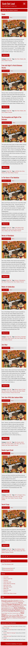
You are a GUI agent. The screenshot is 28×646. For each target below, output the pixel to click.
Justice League (4, 606)
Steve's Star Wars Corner (9, 593)
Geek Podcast (11, 338)
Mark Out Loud (7, 585)
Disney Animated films (13, 603)
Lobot (3, 496)
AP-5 (16, 495)
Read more (5, 55)
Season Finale (21, 389)
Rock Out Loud (7, 590)
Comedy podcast (6, 601)
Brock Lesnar (8, 600)
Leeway (20, 643)
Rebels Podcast (8, 496)
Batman (3, 600)
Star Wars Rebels (19, 59)
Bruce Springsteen (15, 600)
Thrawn (8, 392)
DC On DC (6, 577)
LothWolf (17, 171)
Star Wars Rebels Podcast (11, 172)
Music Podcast (18, 607)
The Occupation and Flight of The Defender (11, 118)
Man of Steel (10, 606)
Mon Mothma (18, 549)
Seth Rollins (10, 613)
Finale (3, 14)
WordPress (13, 643)
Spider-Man (18, 613)
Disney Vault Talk (7, 578)
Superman (7, 618)
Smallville (14, 613)
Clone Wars (21, 600)
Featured (5, 580)
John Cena (23, 605)
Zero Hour (4, 344)
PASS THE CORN (11, 609)
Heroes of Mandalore (8, 235)
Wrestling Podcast (21, 617)
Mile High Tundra (7, 587)
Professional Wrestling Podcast (10, 610)
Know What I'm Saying (9, 583)
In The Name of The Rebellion (10, 177)
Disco (24, 495)
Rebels (2, 611)
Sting (22, 616)
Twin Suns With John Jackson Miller (12, 397)
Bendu (16, 389)
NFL (24, 607)
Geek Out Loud (8, 3)
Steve (11, 17)
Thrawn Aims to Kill (15, 392)
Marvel (14, 606)
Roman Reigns (4, 613)
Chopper (20, 495)
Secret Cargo (5, 504)
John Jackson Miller (9, 443)
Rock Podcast (21, 611)
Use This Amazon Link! (7, 564)
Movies (12, 607)
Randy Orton (22, 610)
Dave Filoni (17, 336)
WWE (3, 619)
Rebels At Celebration (8, 286)
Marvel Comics (8, 607)
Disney (7, 603)
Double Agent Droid (7, 450)
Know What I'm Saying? (9, 633)
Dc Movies (21, 601)
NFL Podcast (4, 609)
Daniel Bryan (15, 601)
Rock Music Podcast (13, 611)
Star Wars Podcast (16, 229)
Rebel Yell (9, 59)
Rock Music (6, 611)
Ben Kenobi (17, 442)
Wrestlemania (15, 617)
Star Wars (9, 229)
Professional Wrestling (20, 609)
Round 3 (5, 591)
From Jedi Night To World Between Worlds (12, 66)
